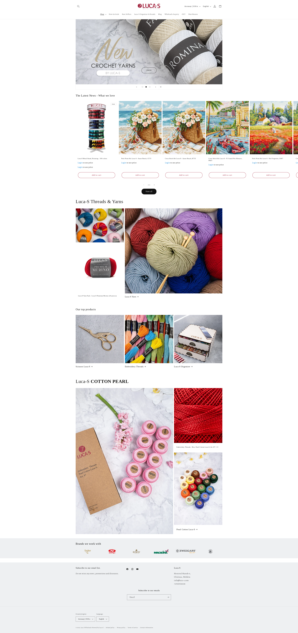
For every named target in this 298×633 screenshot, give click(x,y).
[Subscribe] (168, 597)
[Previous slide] (136, 87)
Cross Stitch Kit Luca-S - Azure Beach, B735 (180, 158)
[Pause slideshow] (161, 87)
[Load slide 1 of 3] (142, 87)
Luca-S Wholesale (86, 627)
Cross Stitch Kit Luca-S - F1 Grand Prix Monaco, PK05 (225, 159)
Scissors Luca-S (83, 366)
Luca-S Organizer (182, 366)
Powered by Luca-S (97, 627)
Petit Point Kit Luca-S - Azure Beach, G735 (136, 158)
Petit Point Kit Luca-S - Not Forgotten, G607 (267, 158)
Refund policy (110, 627)
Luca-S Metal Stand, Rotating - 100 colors (92, 158)
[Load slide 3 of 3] (150, 87)
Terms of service (133, 627)
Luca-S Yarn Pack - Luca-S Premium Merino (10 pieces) (97, 296)
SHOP (149, 70)
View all (149, 191)
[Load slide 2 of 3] (146, 87)
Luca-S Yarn (130, 297)
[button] (78, 6)
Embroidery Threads (134, 366)
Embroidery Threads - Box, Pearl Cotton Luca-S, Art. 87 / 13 (197, 447)
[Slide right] (154, 184)
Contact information (146, 627)
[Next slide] (155, 87)
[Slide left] (143, 184)
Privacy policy (121, 627)
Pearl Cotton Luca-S (185, 529)
